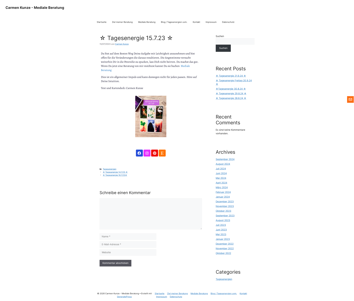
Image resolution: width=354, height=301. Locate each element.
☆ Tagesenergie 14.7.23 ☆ (115, 172)
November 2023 (225, 206)
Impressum (211, 22)
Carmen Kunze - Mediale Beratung (35, 8)
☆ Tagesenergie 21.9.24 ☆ (231, 75)
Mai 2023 (221, 234)
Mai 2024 (221, 178)
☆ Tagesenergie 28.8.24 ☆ (231, 98)
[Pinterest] (154, 153)
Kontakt (196, 22)
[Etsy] (162, 153)
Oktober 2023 (223, 211)
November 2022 (225, 248)
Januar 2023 (223, 239)
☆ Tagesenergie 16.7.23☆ (115, 175)
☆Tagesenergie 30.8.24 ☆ (231, 88)
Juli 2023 (221, 225)
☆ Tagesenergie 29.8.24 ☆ (231, 93)
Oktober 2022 (223, 253)
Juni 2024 (221, 173)
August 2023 (223, 220)
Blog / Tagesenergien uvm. (174, 22)
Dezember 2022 (225, 243)
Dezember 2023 (225, 201)
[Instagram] (147, 153)
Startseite (101, 22)
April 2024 (221, 182)
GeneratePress (124, 296)
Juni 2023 (221, 229)
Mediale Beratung (146, 22)
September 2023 (225, 215)
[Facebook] (139, 153)
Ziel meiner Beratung (122, 22)
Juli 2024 (221, 168)
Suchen (220, 36)
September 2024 (225, 159)
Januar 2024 (223, 196)
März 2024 (222, 187)
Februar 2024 (223, 192)
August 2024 (223, 164)
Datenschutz (228, 22)
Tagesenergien (109, 169)
